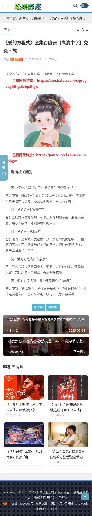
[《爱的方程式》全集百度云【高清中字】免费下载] (46, 120)
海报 (55, 307)
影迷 (12, 59)
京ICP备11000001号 (20, 504)
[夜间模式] (84, 5)
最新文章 (41, 504)
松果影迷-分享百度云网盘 (53, 492)
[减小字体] (78, 29)
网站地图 (57, 504)
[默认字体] (83, 29)
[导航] (6, 5)
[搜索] (76, 6)
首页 (26, 18)
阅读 (40, 307)
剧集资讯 (38, 18)
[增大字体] (87, 29)
